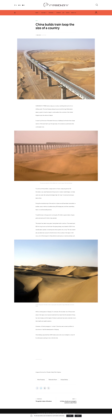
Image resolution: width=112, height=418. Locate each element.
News (37, 20)
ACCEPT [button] (70, 415)
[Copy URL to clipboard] (48, 388)
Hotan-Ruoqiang (41, 379)
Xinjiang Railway (64, 379)
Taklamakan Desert (52, 379)
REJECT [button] (78, 415)
